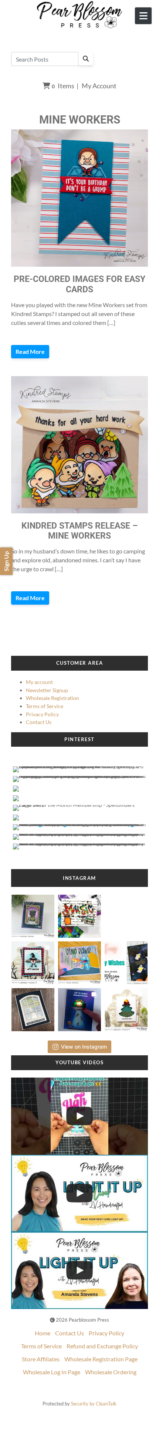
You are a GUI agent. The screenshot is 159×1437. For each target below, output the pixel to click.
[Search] (85, 58)
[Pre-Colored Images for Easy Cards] (79, 198)
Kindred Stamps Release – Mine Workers (79, 531)
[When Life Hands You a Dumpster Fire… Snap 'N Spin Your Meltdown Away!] (79, 1116)
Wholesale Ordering (110, 1371)
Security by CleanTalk (93, 1404)
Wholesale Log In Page (51, 1371)
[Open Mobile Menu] (143, 15)
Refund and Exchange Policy (102, 1345)
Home (42, 1332)
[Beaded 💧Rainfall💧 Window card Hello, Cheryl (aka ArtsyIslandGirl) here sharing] (33, 1007)
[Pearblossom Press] (80, 15)
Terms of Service (44, 706)
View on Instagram (84, 1046)
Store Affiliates (41, 1358)
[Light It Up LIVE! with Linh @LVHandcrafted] (79, 1193)
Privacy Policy (42, 714)
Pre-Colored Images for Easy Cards (79, 284)
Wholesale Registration (52, 698)
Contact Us (38, 722)
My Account (99, 86)
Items (63, 86)
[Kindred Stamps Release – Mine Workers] (79, 444)
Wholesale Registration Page (101, 1358)
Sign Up (6, 561)
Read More (30, 351)
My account (39, 682)
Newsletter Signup (47, 690)
